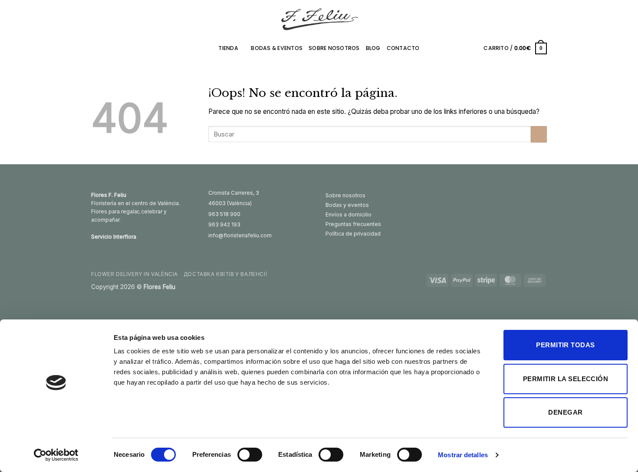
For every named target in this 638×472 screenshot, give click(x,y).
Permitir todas (565, 345)
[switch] (249, 455)
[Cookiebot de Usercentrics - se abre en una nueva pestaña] (56, 455)
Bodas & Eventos (277, 48)
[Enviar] (539, 134)
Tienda (228, 48)
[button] (515, 48)
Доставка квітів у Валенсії (225, 274)
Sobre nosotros (334, 48)
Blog (373, 48)
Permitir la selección (565, 378)
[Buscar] (474, 48)
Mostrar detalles (463, 455)
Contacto (403, 48)
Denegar (565, 412)
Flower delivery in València (134, 274)
